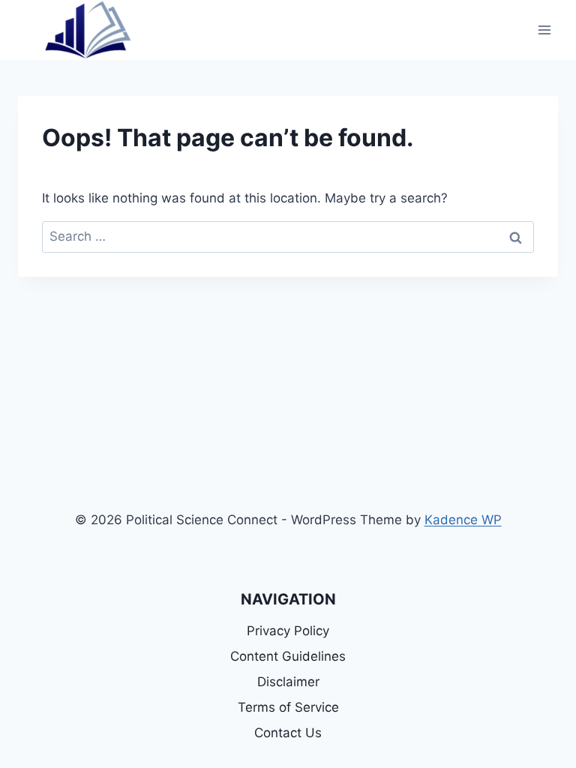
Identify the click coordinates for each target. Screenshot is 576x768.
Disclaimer (288, 681)
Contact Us (288, 732)
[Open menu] (544, 29)
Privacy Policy (288, 630)
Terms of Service (288, 707)
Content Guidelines (288, 656)
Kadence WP (463, 519)
